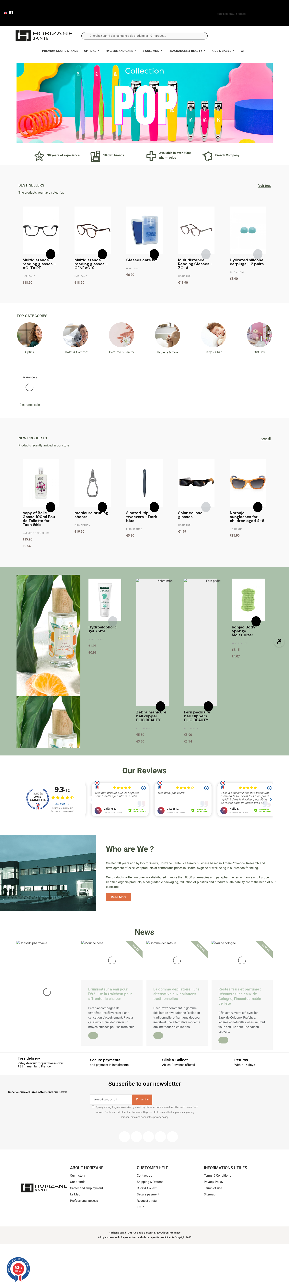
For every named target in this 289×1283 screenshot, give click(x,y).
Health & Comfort (75, 352)
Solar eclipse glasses (190, 514)
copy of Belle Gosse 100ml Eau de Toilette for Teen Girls (39, 518)
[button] (266, 35)
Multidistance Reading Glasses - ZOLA (195, 263)
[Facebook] (124, 1136)
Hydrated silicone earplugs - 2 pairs (247, 261)
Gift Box (259, 352)
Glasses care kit (141, 259)
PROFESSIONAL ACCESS (231, 14)
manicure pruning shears (91, 514)
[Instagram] (136, 1136)
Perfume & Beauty (121, 352)
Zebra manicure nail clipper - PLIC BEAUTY (151, 716)
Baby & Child (213, 352)
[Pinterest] (148, 1136)
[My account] (253, 36)
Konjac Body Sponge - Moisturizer (243, 631)
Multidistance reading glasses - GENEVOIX (91, 263)
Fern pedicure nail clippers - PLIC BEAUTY (197, 716)
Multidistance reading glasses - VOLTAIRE (39, 263)
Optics (29, 352)
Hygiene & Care (167, 352)
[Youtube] (160, 1136)
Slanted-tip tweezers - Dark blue (141, 516)
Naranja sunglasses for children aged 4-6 (247, 516)
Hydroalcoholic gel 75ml (102, 629)
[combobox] (144, 35)
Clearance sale (29, 405)
